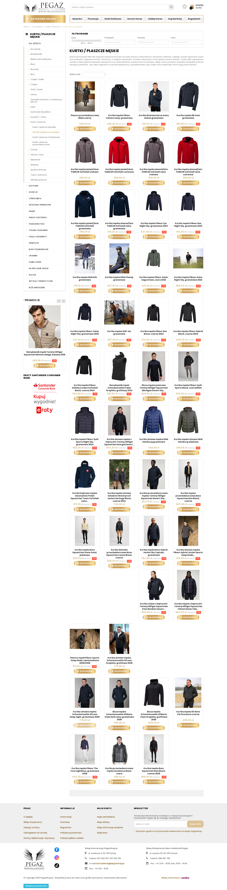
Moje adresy (103, 822)
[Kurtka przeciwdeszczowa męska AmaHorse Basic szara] (119, 749)
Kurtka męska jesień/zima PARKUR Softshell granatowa (85, 226)
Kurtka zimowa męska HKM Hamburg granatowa (154, 440)
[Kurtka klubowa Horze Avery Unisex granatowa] (154, 96)
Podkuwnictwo (37, 224)
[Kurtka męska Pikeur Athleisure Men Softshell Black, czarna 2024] (85, 366)
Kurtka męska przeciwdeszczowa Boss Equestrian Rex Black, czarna (188, 497)
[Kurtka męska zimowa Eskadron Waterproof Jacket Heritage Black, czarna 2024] (119, 474)
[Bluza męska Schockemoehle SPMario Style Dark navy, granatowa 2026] (119, 692)
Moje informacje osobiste (110, 827)
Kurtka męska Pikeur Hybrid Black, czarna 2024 (188, 332)
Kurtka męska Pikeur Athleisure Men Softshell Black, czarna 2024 (85, 388)
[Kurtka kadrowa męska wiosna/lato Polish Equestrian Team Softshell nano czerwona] (85, 474)
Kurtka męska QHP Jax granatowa (119, 332)
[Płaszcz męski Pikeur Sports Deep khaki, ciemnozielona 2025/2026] (85, 638)
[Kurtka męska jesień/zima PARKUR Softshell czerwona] (119, 150)
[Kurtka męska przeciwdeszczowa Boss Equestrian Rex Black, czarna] (188, 474)
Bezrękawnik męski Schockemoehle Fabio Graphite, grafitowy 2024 (119, 388)
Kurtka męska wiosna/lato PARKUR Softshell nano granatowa (119, 226)
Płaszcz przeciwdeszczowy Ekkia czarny (85, 116)
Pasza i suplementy (38, 236)
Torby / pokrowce (39, 175)
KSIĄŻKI (32, 211)
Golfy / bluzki (36, 89)
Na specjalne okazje (38, 268)
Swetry (34, 94)
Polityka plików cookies (72, 838)
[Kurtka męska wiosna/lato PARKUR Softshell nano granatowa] (119, 204)
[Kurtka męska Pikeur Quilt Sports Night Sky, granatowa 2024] (85, 420)
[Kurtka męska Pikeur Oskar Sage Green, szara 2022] (154, 258)
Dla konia (33, 185)
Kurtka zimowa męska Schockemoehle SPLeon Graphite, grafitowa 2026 (119, 660)
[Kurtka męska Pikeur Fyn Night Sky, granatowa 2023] (154, 204)
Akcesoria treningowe (40, 204)
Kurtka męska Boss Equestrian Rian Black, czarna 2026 (153, 771)
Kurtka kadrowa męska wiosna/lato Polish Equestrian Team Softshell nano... (85, 497)
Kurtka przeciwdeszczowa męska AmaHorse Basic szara (119, 771)
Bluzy (33, 64)
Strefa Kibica (35, 198)
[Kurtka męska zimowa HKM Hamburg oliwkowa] (188, 420)
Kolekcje (33, 192)
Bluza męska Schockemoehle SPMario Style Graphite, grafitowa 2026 (153, 715)
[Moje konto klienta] (186, 6)
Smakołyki (34, 243)
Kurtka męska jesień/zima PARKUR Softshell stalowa (85, 170)
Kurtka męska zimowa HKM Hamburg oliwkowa (188, 440)
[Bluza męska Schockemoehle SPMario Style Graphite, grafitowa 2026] (154, 692)
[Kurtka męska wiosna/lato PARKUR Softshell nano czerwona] (188, 150)
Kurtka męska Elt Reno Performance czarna (188, 713)
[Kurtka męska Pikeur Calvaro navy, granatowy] (119, 96)
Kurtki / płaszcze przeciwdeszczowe (41, 143)
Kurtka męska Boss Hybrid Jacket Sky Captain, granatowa (153, 552)
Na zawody (35, 49)
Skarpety (35, 164)
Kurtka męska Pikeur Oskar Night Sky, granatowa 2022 (84, 332)
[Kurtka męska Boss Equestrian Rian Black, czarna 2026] (154, 749)
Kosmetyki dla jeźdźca (41, 112)
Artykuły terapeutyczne (41, 281)
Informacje (65, 816)
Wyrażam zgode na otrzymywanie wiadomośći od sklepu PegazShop (169, 831)
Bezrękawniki (36, 54)
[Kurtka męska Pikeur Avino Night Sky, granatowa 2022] (188, 258)
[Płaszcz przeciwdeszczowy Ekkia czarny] (85, 96)
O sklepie (28, 816)
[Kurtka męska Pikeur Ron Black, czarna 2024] (154, 312)
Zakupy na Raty (32, 827)
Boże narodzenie (37, 287)
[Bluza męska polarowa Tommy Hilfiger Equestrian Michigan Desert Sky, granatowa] (154, 366)
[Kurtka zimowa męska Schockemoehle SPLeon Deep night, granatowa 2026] (85, 692)
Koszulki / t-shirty (38, 117)
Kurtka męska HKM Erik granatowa (85, 278)
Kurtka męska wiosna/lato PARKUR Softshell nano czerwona (188, 172)
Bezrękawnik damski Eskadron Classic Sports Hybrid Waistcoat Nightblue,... (45, 353)
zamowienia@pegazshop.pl (110, 863)
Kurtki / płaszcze (38, 122)
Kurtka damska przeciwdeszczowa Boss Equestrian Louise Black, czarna (119, 554)
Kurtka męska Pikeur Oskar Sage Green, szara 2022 (153, 278)
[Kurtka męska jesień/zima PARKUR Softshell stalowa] (85, 150)
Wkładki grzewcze (39, 180)
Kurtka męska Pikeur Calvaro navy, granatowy (119, 116)
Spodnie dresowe (38, 169)
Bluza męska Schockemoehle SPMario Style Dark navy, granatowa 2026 (119, 715)
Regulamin (65, 827)
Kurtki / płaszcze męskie (46, 132)
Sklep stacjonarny (33, 822)
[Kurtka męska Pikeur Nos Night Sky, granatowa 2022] (188, 204)
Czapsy (34, 84)
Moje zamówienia (106, 816)
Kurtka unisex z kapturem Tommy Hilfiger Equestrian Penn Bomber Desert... (154, 606)
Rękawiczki (35, 159)
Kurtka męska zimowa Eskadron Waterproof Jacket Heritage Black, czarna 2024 (119, 497)
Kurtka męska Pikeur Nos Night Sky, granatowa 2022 (188, 224)
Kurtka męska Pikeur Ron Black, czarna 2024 (154, 332)
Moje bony (102, 832)
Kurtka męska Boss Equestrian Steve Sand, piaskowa (85, 552)
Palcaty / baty (37, 154)
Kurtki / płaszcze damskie (44, 127)
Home (26, 26)
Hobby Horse (35, 262)
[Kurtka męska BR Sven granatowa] (188, 96)
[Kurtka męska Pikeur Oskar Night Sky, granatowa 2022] (85, 312)
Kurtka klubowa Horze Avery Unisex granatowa (154, 116)
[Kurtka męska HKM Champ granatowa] (119, 258)
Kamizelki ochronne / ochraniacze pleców (46, 100)
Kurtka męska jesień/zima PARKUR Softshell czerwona (119, 170)
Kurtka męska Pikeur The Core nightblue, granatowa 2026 (84, 771)
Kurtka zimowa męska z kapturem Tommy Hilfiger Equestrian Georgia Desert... (119, 442)
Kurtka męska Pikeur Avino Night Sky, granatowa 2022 (188, 278)
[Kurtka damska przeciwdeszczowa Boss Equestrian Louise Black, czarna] (119, 530)
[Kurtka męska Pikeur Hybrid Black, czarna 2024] (188, 312)
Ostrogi (34, 149)
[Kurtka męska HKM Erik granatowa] (85, 258)
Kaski (33, 107)
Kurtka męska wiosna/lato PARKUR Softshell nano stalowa (154, 172)
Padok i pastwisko (38, 217)
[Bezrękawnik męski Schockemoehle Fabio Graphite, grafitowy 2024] (119, 366)
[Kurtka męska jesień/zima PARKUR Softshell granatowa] (85, 204)
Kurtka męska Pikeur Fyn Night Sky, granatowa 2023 (154, 224)
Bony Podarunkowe (38, 249)
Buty (33, 74)
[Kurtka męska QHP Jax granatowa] (119, 312)
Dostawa (65, 822)
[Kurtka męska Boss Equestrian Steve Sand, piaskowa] (85, 530)
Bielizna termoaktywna (41, 59)
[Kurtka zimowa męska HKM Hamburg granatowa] (154, 420)
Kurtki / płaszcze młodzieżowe (46, 137)
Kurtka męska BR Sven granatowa (188, 116)
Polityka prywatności (71, 832)
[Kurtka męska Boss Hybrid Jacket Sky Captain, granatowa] (154, 530)
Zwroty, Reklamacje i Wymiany (39, 838)
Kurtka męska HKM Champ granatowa (119, 278)
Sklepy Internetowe (170, 877)
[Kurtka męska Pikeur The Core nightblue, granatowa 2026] (85, 749)
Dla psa (32, 274)
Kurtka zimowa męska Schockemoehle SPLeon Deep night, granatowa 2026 (85, 714)
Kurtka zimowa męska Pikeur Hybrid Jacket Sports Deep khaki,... (188, 552)
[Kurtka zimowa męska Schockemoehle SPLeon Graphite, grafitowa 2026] (119, 638)
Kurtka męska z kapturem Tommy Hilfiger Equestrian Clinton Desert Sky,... (188, 606)
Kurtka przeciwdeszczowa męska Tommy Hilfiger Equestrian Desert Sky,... (154, 496)
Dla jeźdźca (35, 43)
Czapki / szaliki (37, 79)
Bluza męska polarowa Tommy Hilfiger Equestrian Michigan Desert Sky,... (154, 388)
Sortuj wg (74, 74)
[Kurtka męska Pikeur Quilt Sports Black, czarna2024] (188, 366)
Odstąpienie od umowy (35, 832)
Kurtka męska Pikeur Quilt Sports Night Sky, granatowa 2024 (85, 442)
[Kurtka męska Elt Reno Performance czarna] (188, 692)
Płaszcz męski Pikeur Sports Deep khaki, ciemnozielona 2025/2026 (84, 660)
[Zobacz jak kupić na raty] (44, 398)
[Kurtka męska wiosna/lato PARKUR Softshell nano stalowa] (154, 150)
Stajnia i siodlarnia (38, 230)
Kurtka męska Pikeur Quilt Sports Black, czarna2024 (188, 386)
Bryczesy (35, 69)
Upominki (33, 255)
